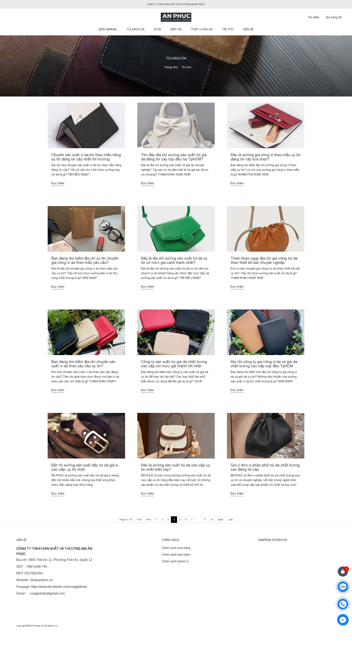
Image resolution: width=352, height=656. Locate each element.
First (139, 519)
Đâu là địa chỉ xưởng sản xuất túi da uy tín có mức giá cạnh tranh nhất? (174, 260)
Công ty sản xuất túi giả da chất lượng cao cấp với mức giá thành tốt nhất (174, 364)
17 (204, 519)
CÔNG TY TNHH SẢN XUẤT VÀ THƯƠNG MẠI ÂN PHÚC (176, 4)
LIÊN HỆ (248, 29)
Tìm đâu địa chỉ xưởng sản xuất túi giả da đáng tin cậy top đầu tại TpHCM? (174, 157)
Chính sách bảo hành (176, 554)
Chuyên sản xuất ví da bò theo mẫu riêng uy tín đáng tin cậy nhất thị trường (86, 157)
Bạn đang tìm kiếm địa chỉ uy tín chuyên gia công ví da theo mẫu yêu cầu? (85, 260)
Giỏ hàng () (334, 17)
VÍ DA (157, 29)
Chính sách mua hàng (176, 548)
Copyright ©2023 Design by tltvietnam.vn (37, 625)
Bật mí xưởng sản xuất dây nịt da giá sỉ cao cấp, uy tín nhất (84, 467)
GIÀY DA (176, 29)
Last (230, 519)
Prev (148, 519)
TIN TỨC (228, 29)
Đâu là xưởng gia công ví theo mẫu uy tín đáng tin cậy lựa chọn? (265, 157)
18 (212, 519)
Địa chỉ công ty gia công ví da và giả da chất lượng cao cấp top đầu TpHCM (264, 364)
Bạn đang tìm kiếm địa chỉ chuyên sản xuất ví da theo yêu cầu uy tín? (83, 364)
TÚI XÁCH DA (135, 29)
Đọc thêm (57, 183)
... (198, 519)
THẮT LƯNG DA (201, 29)
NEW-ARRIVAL (108, 29)
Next (220, 519)
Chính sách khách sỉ (175, 561)
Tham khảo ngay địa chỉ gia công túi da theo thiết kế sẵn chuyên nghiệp (264, 260)
